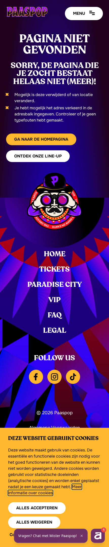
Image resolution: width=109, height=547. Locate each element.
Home (54, 254)
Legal (54, 330)
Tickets (54, 269)
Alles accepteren (37, 508)
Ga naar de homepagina (41, 139)
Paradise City (54, 284)
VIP (54, 299)
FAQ (55, 315)
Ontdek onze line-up (38, 156)
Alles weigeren (34, 522)
